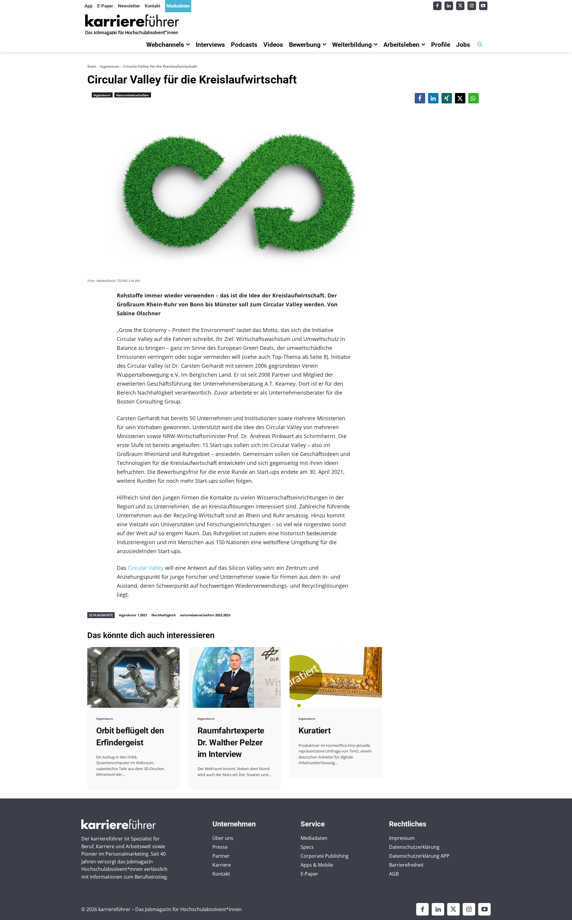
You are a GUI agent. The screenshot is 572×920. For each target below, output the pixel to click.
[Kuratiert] (336, 677)
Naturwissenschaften (132, 95)
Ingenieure (109, 66)
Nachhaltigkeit (163, 615)
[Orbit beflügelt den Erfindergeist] (133, 677)
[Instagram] (471, 5)
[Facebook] (437, 5)
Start (91, 66)
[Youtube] (483, 5)
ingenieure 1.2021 (133, 615)
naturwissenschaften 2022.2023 (205, 615)
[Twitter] (460, 5)
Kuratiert (314, 731)
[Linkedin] (448, 5)
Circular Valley (146, 567)
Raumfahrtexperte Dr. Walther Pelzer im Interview (231, 742)
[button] (480, 45)
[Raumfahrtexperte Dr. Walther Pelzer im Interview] (235, 677)
